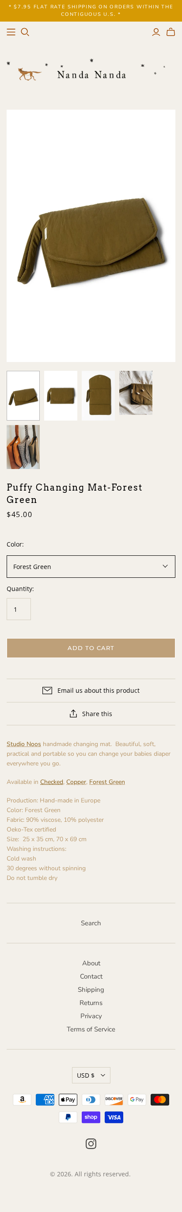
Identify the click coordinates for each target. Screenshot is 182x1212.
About (91, 963)
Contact (91, 976)
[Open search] (25, 32)
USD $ (86, 1075)
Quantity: (20, 588)
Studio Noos (24, 744)
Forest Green (107, 782)
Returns (91, 1002)
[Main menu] (11, 32)
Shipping (91, 989)
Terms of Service (91, 1029)
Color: (15, 544)
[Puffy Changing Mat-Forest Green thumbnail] (23, 396)
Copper (76, 782)
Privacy (91, 1016)
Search (91, 923)
